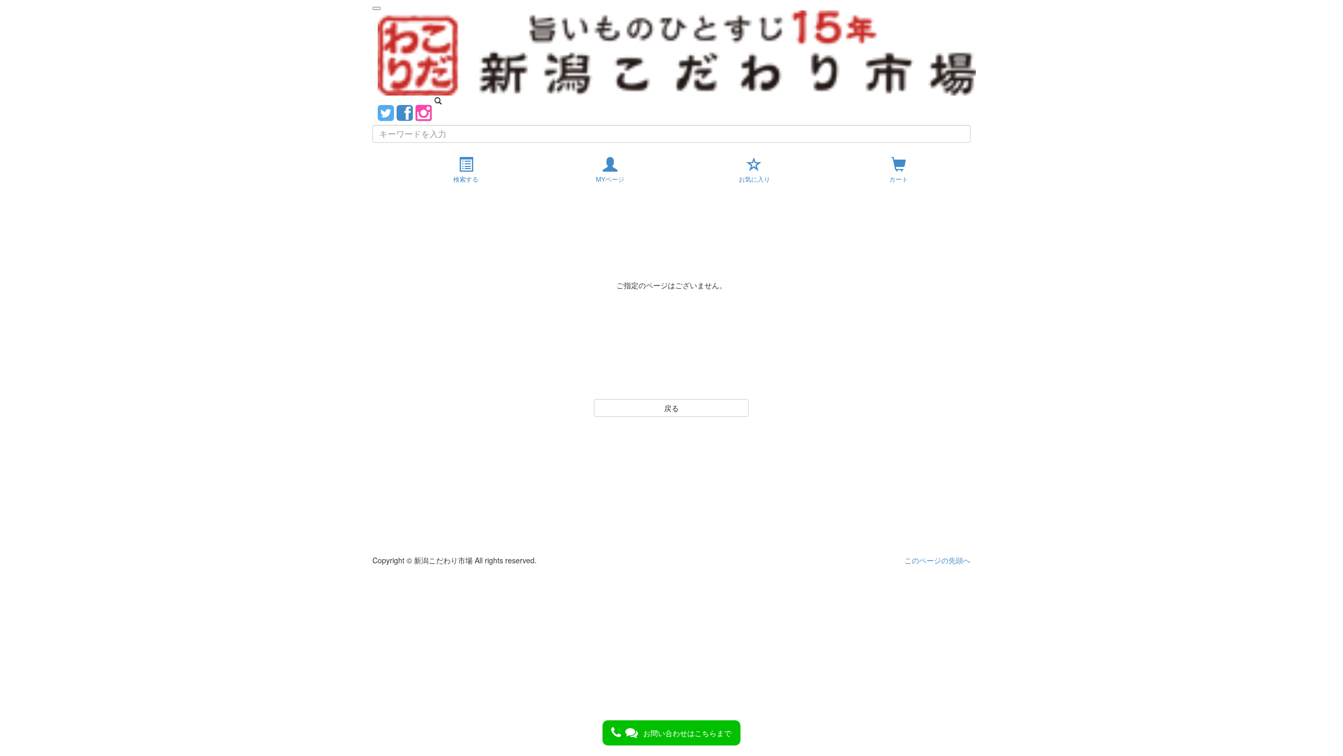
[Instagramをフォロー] (423, 111)
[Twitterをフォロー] (386, 111)
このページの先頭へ (937, 560)
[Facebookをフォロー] (405, 111)
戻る (671, 408)
